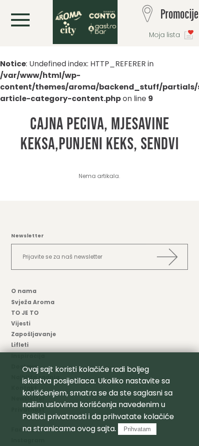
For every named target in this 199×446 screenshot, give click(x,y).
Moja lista (164, 34)
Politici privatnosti (54, 416)
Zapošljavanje (33, 334)
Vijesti (21, 323)
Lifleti (20, 345)
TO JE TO (25, 313)
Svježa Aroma (33, 302)
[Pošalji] (167, 257)
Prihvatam (137, 429)
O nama (24, 291)
